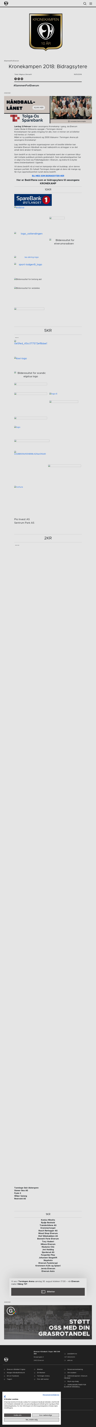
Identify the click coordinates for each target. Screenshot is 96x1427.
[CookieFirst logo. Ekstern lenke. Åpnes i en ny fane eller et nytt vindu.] (5, 1397)
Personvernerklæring (51, 1395)
